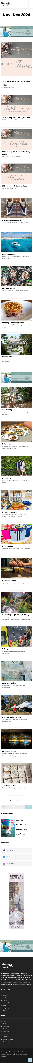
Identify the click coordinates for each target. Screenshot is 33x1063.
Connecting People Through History (15, 615)
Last (18, 800)
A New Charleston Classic (12, 220)
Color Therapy (7, 546)
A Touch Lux (6, 478)
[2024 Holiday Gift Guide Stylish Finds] (16, 105)
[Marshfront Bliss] (16, 344)
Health (5, 1000)
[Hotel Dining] (16, 431)
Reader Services (8, 1039)
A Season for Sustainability (12, 717)
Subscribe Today (21, 820)
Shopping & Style (8, 1008)
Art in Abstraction (9, 683)
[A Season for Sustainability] (16, 705)
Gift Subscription (21, 829)
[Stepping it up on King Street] (16, 310)
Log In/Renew (20, 834)
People (5, 1005)
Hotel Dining (6, 444)
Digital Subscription (22, 825)
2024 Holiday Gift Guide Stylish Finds (16, 118)
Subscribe (6, 1026)
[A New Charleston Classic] (16, 208)
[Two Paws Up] (16, 397)
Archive (5, 1024)
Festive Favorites (8, 288)
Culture (5, 995)
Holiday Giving (7, 649)
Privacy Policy (7, 1037)
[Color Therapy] (16, 534)
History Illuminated (9, 751)
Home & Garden (8, 1003)
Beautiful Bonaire (8, 254)
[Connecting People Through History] (16, 602)
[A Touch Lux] (16, 466)
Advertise (6, 1031)
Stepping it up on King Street (13, 322)
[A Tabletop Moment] (16, 500)
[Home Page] (6, 2)
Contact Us (6, 1042)
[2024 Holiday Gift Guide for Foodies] (16, 173)
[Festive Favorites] (16, 276)
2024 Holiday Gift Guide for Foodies (15, 186)
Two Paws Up (7, 410)
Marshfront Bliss (8, 357)
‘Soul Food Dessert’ (9, 786)
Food (4, 998)
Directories (6, 1029)
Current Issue (7, 813)
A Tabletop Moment (9, 512)
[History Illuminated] (16, 739)
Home (5, 1021)
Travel (5, 1010)
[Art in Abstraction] (16, 671)
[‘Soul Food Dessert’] (16, 773)
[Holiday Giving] (16, 636)
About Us (6, 1034)
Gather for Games (9, 581)
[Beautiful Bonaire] (16, 242)
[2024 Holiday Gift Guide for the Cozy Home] (16, 139)
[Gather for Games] (16, 568)
